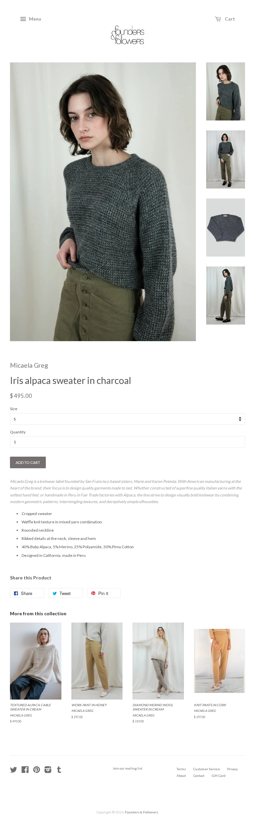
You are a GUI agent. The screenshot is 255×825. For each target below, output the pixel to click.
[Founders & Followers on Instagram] (47, 771)
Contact (199, 776)
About (181, 776)
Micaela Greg (29, 365)
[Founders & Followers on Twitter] (13, 771)
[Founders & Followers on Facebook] (25, 771)
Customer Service (206, 769)
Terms (181, 769)
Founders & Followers (141, 812)
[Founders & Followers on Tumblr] (59, 771)
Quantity (18, 431)
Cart (229, 19)
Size (13, 408)
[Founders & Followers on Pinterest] (36, 771)
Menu (34, 19)
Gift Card (218, 776)
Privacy (232, 769)
